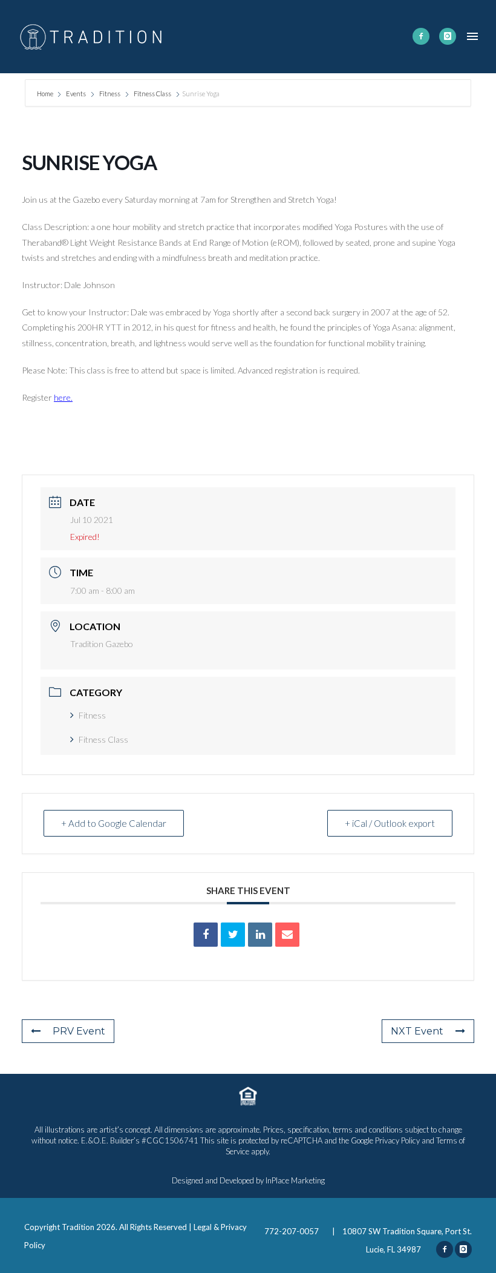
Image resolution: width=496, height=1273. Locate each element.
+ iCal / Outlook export (390, 823)
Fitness (109, 93)
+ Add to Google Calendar (113, 823)
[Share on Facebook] (206, 935)
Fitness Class (152, 93)
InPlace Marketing (295, 1180)
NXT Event (417, 1031)
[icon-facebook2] (421, 36)
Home (45, 93)
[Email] (287, 935)
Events (76, 93)
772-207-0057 (292, 1231)
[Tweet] (233, 935)
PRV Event (79, 1031)
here (62, 397)
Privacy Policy (397, 1140)
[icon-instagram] (447, 36)
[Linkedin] (260, 935)
